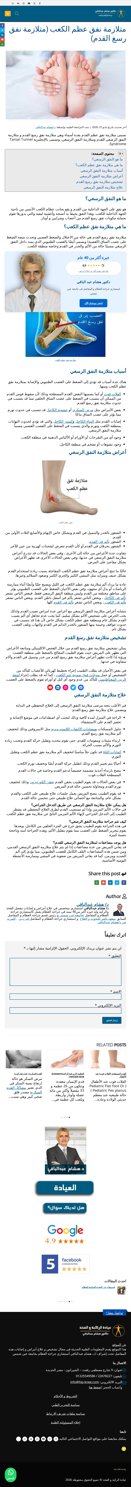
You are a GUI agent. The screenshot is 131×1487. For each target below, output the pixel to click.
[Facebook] (40, 3)
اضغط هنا (95, 1387)
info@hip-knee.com (84, 1382)
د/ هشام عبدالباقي (45, 127)
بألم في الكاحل (115, 597)
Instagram (37, 1439)
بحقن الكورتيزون (42, 781)
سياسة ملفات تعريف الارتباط (65, 1413)
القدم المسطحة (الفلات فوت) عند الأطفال (111, 1075)
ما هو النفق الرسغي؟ (107, 159)
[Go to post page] (107, 1059)
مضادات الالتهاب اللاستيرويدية (73, 728)
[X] (34, 3)
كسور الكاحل (63, 421)
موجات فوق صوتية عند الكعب (78, 674)
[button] (16, 13)
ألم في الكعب (114, 602)
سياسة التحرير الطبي (65, 1405)
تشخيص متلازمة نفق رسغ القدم (99, 181)
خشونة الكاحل (57, 409)
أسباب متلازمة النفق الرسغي (102, 170)
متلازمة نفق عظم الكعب (65, 360)
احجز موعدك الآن (93, 303)
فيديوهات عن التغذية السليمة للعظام (98, 1287)
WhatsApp (96, 882)
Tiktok (18, 1439)
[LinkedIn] (18, 3)
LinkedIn (110, 882)
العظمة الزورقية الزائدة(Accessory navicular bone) (68, 1075)
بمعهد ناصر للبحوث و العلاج (98, 918)
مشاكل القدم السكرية (24, 1089)
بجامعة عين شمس (71, 915)
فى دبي (24, 918)
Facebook (124, 882)
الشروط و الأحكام (65, 1396)
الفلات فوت (112, 393)
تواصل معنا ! (114, 1312)
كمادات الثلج (112, 751)
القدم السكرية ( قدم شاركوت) (28, 1073)
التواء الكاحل (84, 421)
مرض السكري (82, 409)
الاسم (115, 991)
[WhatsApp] (12, 3)
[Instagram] (23, 3)
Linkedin (31, 1439)
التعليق (114, 955)
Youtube (43, 1439)
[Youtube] (29, 3)
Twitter (117, 882)
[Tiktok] (7, 3)
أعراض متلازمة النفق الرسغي (101, 175)
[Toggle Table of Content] (119, 153)
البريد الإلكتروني (108, 1005)
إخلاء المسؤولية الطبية (65, 1422)
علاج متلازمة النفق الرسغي (103, 187)
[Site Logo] (110, 13)
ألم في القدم (99, 541)
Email (103, 882)
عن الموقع (119, 1345)
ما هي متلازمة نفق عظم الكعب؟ (99, 164)
